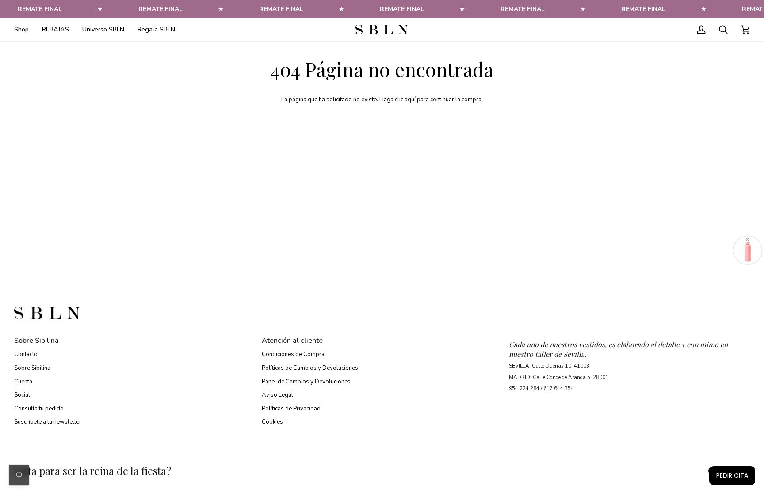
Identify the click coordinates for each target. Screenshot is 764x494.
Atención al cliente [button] (292, 340)
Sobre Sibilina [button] (36, 340)
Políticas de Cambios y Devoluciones (310, 368)
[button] (24, 29)
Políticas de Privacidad (291, 409)
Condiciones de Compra (293, 354)
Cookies (272, 422)
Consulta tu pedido (39, 409)
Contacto (26, 354)
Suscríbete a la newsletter (47, 422)
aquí (410, 99)
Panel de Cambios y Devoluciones (306, 382)
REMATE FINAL (40, 9)
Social (22, 395)
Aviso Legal (277, 395)
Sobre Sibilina (32, 368)
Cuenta (23, 382)
